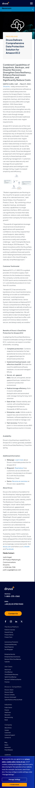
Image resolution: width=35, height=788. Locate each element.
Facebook (10, 549)
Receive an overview (19, 481)
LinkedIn (26, 547)
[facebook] (6, 622)
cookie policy (11, 762)
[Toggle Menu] (25, 3)
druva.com (7, 547)
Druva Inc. (6, 86)
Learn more (19, 460)
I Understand (14, 784)
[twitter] (22, 622)
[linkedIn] (16, 622)
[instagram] (11, 622)
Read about (19, 468)
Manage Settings (14, 779)
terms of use (20, 762)
